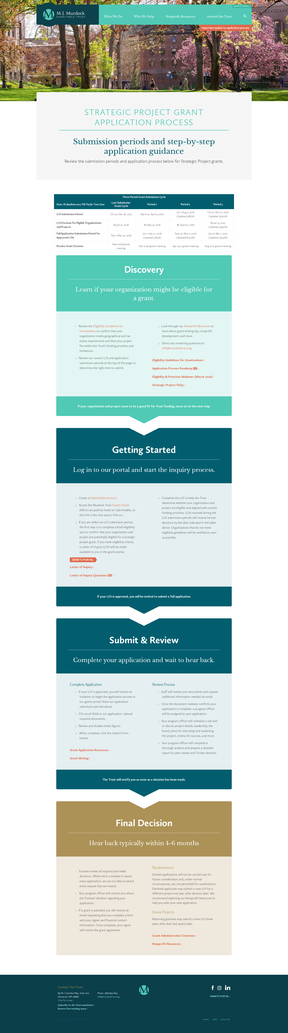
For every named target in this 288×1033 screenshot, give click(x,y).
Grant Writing (79, 758)
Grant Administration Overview (173, 935)
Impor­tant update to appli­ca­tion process (225, 28)
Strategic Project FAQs (168, 385)
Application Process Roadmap (172, 368)
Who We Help (144, 16)
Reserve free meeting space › (73, 1008)
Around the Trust (219, 16)
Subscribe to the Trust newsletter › (76, 1005)
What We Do (113, 16)
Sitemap (206, 1019)
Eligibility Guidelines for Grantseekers (177, 360)
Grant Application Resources (89, 750)
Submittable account (103, 498)
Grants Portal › (220, 996)
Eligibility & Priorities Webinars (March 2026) (182, 377)
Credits (214, 1019)
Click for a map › (65, 1000)
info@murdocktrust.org (177, 348)
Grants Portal (242, 6)
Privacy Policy (225, 1019)
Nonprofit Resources (180, 16)
